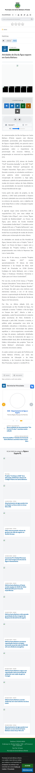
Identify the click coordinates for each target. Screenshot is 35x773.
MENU (5, 29)
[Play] (15, 119)
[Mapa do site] (27, 15)
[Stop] (20, 119)
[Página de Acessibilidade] (30, 15)
